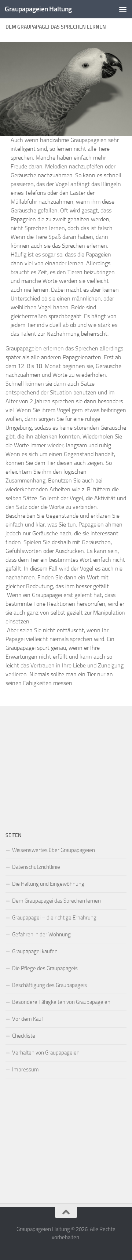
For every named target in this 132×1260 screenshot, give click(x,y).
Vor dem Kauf (27, 1019)
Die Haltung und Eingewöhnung (48, 884)
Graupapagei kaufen (35, 951)
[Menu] (123, 9)
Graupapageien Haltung (38, 9)
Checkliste (23, 1036)
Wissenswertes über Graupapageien (53, 850)
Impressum (25, 1069)
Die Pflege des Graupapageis (45, 968)
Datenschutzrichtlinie (36, 867)
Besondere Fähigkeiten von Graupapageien (61, 1002)
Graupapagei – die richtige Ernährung (54, 917)
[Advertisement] (66, 763)
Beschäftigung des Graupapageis (49, 985)
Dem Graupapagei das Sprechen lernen (56, 900)
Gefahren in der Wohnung (41, 934)
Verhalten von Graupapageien (46, 1052)
